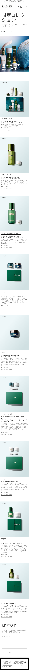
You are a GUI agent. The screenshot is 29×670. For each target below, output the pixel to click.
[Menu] (26, 6)
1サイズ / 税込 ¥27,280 (7, 118)
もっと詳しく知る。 (7, 666)
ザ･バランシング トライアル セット (11, 543)
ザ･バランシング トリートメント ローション (11, 233)
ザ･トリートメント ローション (8, 174)
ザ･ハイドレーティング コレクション (12, 179)
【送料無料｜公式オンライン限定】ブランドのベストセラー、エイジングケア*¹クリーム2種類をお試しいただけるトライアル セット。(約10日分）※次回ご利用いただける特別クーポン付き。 (14, 487)
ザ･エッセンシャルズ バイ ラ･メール (11, 123)
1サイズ (3, 292)
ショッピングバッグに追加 (6, 130)
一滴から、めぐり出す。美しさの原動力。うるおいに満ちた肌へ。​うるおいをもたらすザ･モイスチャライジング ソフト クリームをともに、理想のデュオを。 (14, 183)
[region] (14, 664)
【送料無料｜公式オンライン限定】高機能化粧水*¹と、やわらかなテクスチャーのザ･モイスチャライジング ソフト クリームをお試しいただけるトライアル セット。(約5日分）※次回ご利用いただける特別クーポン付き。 (14, 609)
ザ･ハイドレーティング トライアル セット (13, 605)
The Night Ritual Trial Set (10, 295)
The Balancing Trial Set (9, 542)
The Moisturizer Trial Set (9, 481)
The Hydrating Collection (10, 177)
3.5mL (3, 352)
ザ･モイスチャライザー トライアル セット (13, 483)
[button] (1, 1)
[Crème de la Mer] (6, 6)
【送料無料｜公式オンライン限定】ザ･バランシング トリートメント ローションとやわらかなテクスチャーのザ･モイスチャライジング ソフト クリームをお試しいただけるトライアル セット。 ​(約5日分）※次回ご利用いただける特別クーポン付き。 (14, 548)
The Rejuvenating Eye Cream (10, 355)
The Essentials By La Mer (9, 121)
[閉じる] (24, 663)
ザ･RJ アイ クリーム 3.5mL (9, 357)
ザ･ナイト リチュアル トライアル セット (13, 296)
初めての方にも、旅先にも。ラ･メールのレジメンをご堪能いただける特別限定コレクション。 (14, 125)
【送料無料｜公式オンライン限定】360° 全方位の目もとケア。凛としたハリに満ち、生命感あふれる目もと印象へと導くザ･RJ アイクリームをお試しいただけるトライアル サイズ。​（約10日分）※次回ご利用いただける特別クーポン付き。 (14, 361)
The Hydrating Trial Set (9, 603)
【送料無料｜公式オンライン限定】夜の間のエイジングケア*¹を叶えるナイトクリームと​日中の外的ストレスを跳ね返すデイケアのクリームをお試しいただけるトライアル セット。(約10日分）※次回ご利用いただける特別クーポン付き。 (14, 426)
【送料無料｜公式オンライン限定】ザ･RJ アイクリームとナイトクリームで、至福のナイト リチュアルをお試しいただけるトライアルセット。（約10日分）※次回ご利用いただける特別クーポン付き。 (14, 301)
